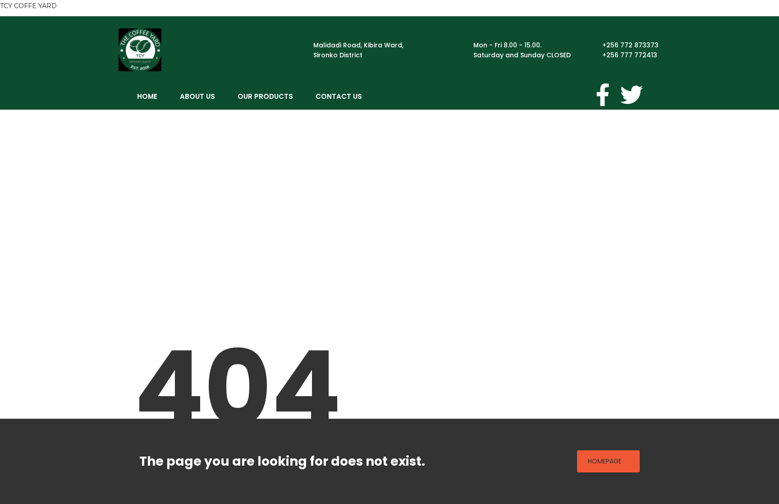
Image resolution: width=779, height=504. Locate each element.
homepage (605, 461)
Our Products (265, 96)
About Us (197, 96)
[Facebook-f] (602, 94)
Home (147, 96)
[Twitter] (631, 94)
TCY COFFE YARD (28, 6)
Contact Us (339, 96)
